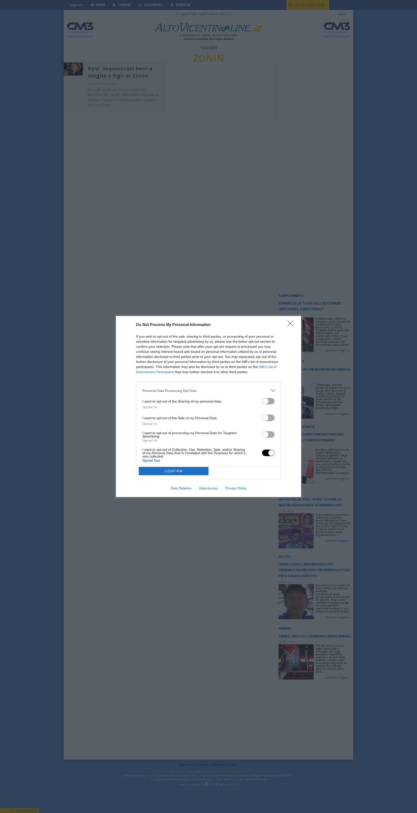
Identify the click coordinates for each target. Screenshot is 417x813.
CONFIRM (174, 471)
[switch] (268, 401)
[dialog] (208, 406)
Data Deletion (181, 488)
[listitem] (208, 390)
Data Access (208, 488)
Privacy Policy (235, 488)
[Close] (292, 325)
